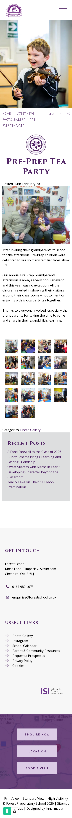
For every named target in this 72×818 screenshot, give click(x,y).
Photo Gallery (30, 430)
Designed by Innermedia (44, 808)
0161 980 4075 (23, 587)
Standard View (33, 798)
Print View (11, 798)
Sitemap (63, 803)
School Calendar (24, 646)
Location (37, 751)
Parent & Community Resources (36, 651)
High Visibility (58, 798)
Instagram (20, 641)
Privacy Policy (22, 661)
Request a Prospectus (28, 656)
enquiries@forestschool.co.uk (34, 597)
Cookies (18, 665)
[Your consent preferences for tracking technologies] (14, 811)
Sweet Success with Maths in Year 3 (33, 467)
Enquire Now (37, 734)
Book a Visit (37, 768)
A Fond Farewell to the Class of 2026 (34, 452)
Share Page (56, 113)
